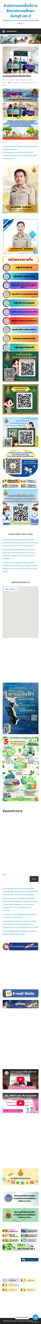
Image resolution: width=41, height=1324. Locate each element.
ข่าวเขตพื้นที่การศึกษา (17, 83)
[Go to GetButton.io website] (35, 1321)
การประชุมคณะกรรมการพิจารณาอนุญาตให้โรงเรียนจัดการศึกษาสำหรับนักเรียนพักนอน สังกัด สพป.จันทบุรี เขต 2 (20, 155)
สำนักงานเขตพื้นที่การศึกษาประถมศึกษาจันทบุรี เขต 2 (20, 10)
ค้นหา (4, 874)
